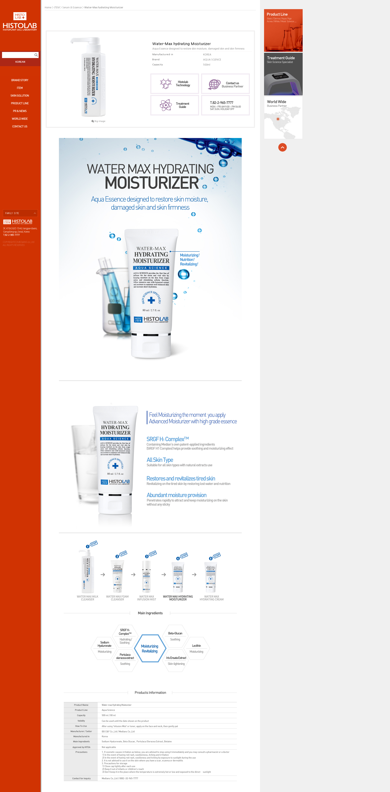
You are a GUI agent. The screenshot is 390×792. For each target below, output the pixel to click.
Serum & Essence (72, 7)
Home (48, 7)
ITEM (57, 7)
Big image (99, 121)
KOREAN (20, 62)
